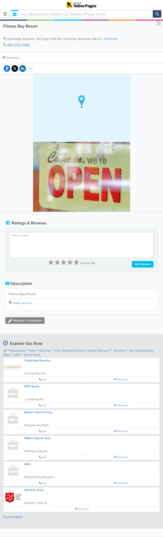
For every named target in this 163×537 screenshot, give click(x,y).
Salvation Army (34, 490)
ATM (17, 355)
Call (44, 379)
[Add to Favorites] (159, 23)
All (4, 350)
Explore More (13, 516)
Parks (32, 350)
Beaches (45, 350)
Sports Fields (32, 355)
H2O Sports (32, 386)
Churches (119, 350)
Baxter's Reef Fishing (38, 412)
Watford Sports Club (37, 438)
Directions (111, 39)
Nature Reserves (98, 350)
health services (22, 303)
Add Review (143, 264)
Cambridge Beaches (37, 360)
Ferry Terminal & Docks (69, 350)
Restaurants (17, 350)
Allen (27, 464)
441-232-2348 (18, 44)
